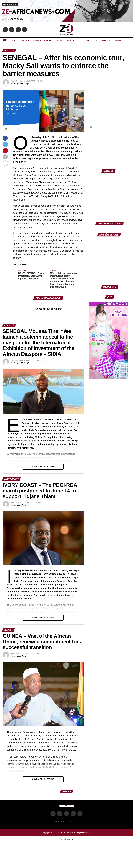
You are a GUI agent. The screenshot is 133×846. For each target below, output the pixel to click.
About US (59, 821)
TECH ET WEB (82, 41)
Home (14, 41)
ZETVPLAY (117, 41)
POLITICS (23, 41)
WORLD (47, 41)
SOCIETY (57, 41)
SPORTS (105, 41)
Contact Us (72, 821)
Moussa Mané (20, 505)
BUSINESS (35, 41)
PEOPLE (95, 41)
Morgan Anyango (21, 84)
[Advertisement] (109, 106)
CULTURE (68, 41)
